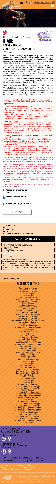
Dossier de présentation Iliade (16, 191)
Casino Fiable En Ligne (28, 375)
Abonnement (27, 458)
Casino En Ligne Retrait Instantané (28, 369)
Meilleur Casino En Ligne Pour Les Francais (28, 320)
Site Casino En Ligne (28, 348)
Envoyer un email (9, 435)
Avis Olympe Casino (28, 356)
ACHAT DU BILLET (28, 238)
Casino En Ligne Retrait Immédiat (28, 386)
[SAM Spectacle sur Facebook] (26, 2)
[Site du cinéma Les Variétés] (43, 467)
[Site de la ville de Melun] (52, 467)
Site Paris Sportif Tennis (28, 331)
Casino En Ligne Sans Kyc (28, 384)
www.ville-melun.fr (25, 469)
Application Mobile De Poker (28, 398)
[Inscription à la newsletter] (21, 2)
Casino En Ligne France (28, 288)
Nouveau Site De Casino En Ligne (28, 371)
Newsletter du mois (10, 461)
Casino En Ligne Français (28, 339)
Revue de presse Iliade (15, 197)
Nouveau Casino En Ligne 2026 (28, 352)
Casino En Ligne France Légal (28, 360)
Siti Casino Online (28, 354)
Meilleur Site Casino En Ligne (28, 311)
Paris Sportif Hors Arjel (28, 335)
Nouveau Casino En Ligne (28, 326)
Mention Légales (25, 478)
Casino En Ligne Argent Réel (28, 417)
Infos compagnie (11, 278)
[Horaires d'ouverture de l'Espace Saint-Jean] (4, 254)
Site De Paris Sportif (28, 379)
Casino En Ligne (28, 294)
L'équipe (39, 461)
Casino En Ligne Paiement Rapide (28, 345)
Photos (17, 212)
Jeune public (27, 461)
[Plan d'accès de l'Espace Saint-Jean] (10, 254)
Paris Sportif (28, 358)
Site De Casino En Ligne (28, 307)
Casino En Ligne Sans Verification (28, 407)
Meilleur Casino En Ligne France (28, 299)
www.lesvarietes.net (9, 469)
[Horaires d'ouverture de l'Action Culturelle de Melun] (3, 438)
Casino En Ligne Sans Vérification (28, 328)
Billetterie (39, 458)
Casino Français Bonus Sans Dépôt (28, 343)
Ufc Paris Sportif (28, 333)
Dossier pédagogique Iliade (18, 203)
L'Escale (14, 458)
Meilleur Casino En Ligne (28, 290)
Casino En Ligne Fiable (28, 367)
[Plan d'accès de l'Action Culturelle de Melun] (9, 438)
